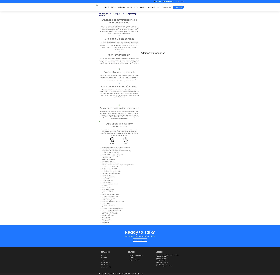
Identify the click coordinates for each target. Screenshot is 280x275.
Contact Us (104, 264)
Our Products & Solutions (136, 255)
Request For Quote (167, 7)
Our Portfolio (151, 7)
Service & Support (106, 267)
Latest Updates (105, 262)
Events (158, 7)
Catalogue (132, 257)
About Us (107, 7)
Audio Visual (143, 7)
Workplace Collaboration (118, 7)
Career (103, 260)
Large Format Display (132, 7)
